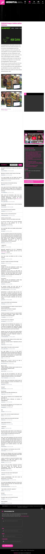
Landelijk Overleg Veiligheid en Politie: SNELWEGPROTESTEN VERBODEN (32, 166)
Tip (2, 518)
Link (3, 528)
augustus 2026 (28, 172)
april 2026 (27, 176)
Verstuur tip (8, 545)
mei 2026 (27, 175)
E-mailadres (5, 539)
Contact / (10, 506)
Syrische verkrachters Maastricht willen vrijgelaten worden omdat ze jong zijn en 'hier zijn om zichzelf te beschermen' (34, 163)
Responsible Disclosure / (38, 506)
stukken (21, 550)
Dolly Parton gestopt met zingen (31, 161)
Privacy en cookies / (22, 506)
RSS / (18, 506)
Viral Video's (16, 550)
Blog (25, 550)
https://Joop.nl (19, 198)
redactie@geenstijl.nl (25, 516)
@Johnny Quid (3, 109)
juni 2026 (27, 174)
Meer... (27, 177)
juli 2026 (27, 173)
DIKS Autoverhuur (30, 550)
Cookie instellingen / (30, 506)
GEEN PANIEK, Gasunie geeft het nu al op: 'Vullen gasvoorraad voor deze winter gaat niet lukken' (33, 157)
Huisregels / (14, 506)
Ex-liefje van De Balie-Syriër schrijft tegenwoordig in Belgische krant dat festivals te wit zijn (34, 152)
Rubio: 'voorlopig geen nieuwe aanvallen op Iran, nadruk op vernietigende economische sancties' (33, 154)
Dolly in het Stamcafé (29, 158)
